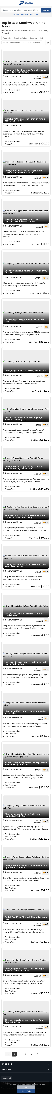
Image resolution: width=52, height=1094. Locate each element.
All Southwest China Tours (13, 42)
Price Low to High (36, 38)
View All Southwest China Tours (26, 14)
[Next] (44, 1054)
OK (26, 1087)
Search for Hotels (33, 42)
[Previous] (8, 1054)
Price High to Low (20, 38)
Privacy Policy (26, 1091)
